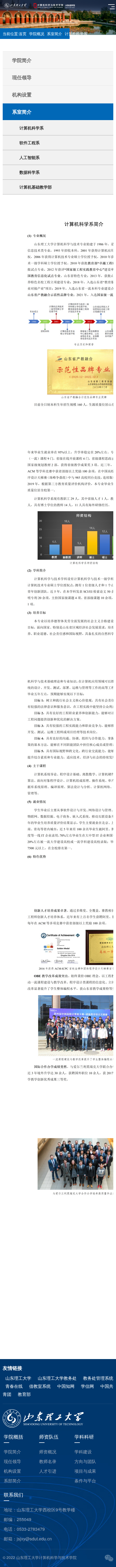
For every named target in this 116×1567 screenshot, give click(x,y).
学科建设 (83, 1452)
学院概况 (36, 33)
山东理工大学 (18, 1378)
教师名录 (47, 1461)
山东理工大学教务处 (58, 1378)
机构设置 (12, 1471)
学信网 (88, 1386)
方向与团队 (85, 1461)
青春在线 (14, 1386)
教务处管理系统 (98, 1378)
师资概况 (47, 1452)
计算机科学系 (76, 33)
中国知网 (65, 1386)
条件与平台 (85, 1481)
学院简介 (12, 1452)
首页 (22, 33)
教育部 (24, 1394)
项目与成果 (85, 1471)
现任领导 (12, 1461)
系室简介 (54, 33)
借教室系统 (40, 1386)
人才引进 (47, 1471)
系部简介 (12, 1481)
